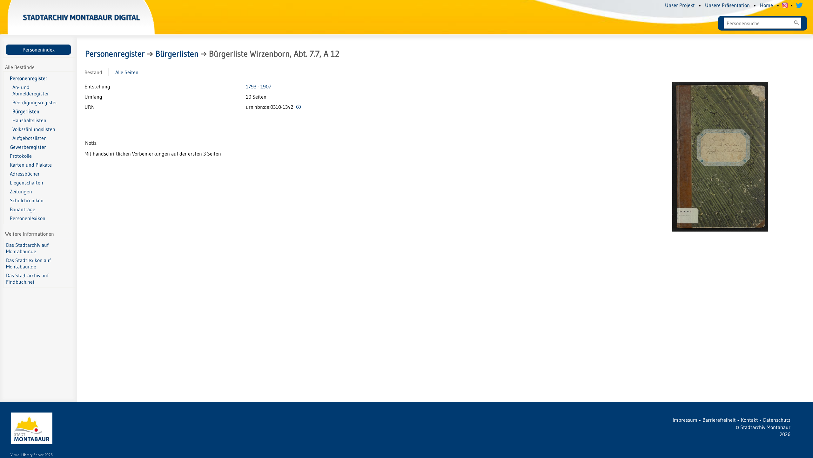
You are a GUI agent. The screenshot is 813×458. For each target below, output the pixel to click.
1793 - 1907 (258, 86)
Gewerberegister (28, 147)
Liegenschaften (26, 182)
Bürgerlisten (176, 54)
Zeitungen (21, 191)
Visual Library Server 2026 (31, 454)
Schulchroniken (27, 200)
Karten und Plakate (31, 165)
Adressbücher (25, 173)
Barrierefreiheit (719, 420)
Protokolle (21, 156)
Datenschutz (776, 420)
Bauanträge (22, 209)
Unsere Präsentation (727, 5)
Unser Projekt (680, 5)
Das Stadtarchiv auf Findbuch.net (27, 278)
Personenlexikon (27, 218)
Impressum (685, 420)
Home (766, 5)
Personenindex (39, 49)
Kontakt (749, 420)
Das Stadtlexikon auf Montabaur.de (28, 263)
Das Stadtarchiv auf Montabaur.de (27, 248)
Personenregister (28, 78)
